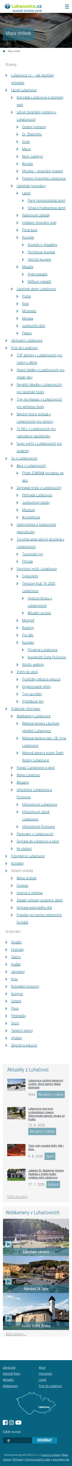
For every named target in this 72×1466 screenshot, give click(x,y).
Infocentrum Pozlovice (38, 826)
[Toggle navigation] (66, 6)
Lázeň (26, 193)
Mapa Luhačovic (28, 775)
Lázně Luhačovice (24, 90)
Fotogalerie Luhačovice (28, 856)
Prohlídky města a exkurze (41, 679)
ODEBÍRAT (44, 1440)
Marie (26, 149)
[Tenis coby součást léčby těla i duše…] (16, 1150)
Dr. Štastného (32, 134)
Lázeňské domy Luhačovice (36, 289)
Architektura (31, 517)
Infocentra (45, 1374)
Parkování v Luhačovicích (35, 834)
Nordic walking (33, 664)
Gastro (16, 957)
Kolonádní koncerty (25, 986)
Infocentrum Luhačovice (39, 804)
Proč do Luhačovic (24, 348)
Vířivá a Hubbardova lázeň (47, 208)
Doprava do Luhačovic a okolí (38, 841)
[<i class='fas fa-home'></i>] (4, 51)
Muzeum (28, 510)
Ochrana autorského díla (34, 907)
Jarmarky (18, 971)
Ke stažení (24, 848)
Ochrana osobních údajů (37, 1459)
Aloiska (27, 163)
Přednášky (18, 1016)
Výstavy (16, 1038)
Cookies (22, 885)
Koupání (28, 642)
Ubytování (9, 1368)
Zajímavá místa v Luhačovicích (39, 488)
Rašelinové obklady (36, 215)
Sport (15, 1023)
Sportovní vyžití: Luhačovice (37, 569)
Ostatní (16, 1001)
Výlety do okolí (27, 672)
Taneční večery (22, 1030)
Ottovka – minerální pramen (42, 171)
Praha (26, 296)
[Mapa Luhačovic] (36, 1403)
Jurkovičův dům (33, 326)
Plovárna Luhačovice (43, 650)
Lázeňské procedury (31, 186)
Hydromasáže (37, 274)
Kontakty (17, 863)
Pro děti (28, 635)
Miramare (29, 311)
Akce (42, 1368)
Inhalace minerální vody (39, 222)
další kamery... (16, 1334)
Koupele (28, 237)
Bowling (28, 627)
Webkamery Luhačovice (34, 716)
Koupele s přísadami (42, 244)
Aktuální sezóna (39, 613)
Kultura (53, 1184)
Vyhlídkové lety (33, 701)
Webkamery (10, 1386)
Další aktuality (17, 1196)
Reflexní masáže (39, 281)
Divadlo (16, 942)
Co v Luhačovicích (24, 458)
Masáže (27, 267)
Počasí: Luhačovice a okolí (36, 767)
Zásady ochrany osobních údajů (40, 900)
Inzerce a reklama (29, 893)
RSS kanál (18, 1459)
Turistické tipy (32, 554)
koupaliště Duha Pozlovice (47, 657)
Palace (27, 333)
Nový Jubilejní (32, 156)
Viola (26, 141)
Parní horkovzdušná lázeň (46, 200)
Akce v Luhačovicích (31, 465)
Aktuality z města (50, 1094)
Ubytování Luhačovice (26, 340)
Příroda (27, 561)
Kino (14, 979)
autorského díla (61, 1459)
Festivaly (17, 949)
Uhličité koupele (39, 259)
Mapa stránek (27, 878)
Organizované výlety (36, 686)
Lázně (42, 1380)
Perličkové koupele (41, 252)
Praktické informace (25, 708)
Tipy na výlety (32, 694)
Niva (25, 303)
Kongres (17, 994)
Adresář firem (11, 1374)
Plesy (15, 1008)
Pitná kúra (29, 230)
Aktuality (23, 782)
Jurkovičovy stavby (36, 502)
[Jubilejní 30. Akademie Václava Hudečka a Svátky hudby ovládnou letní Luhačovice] (16, 1175)
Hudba (15, 964)
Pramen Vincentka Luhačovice (44, 178)
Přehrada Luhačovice (37, 495)
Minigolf (28, 620)
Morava (27, 318)
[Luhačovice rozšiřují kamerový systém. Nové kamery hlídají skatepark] (16, 1085)
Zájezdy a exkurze (24, 1045)
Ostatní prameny (34, 127)
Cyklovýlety (30, 576)
